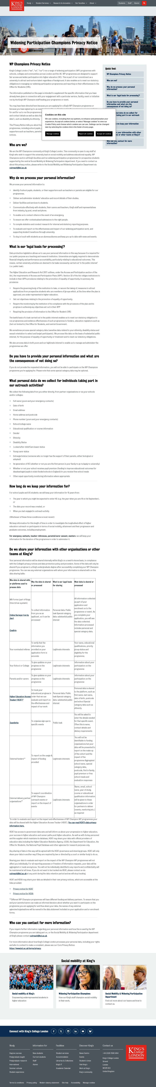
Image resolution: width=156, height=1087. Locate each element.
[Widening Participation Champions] (78, 977)
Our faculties (81, 3)
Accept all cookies (104, 134)
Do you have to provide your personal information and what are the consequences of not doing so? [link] (122, 104)
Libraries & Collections (66, 1061)
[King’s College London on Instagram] (68, 1031)
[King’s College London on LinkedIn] (75, 1031)
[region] (79, 124)
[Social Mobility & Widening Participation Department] (125, 977)
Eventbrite (14, 723)
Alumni (136, 3)
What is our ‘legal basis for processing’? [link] (123, 95)
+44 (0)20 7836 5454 (110, 1053)
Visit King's (89, 1065)
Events (89, 1057)
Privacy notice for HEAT (23, 889)
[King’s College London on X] (61, 1031)
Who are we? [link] (112, 80)
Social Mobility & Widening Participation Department (124, 995)
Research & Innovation (63, 3)
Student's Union (89, 1061)
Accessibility (75, 1083)
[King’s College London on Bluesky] (90, 1031)
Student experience (19, 1072)
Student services (66, 1053)
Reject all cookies (86, 134)
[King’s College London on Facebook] (53, 1031)
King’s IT (66, 1065)
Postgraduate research (19, 1061)
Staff (129, 3)
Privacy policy (32, 1083)
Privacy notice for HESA (23, 894)
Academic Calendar (66, 1068)
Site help (65, 1083)
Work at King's (89, 1068)
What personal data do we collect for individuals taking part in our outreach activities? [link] (123, 115)
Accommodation (66, 1057)
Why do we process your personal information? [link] (121, 88)
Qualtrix (13, 631)
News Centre (89, 1053)
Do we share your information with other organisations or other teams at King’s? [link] (124, 133)
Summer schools (19, 1068)
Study (30, 3)
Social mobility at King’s (23, 993)
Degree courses (19, 1053)
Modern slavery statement (49, 1083)
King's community (89, 1072)
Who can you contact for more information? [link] (119, 142)
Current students (43, 1057)
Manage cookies (89, 1083)
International (19, 1065)
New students (43, 1053)
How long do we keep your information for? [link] (123, 124)
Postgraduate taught (19, 1057)
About (94, 3)
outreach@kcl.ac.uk (17, 168)
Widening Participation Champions (74, 993)
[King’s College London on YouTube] (83, 1031)
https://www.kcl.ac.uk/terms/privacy (25, 949)
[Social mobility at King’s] (31, 977)
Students (122, 3)
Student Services (44, 3)
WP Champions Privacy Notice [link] (119, 74)
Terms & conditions (16, 1083)
